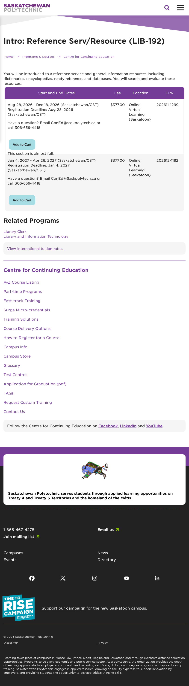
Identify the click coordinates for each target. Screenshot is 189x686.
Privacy (102, 642)
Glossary (11, 365)
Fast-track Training (21, 300)
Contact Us (14, 411)
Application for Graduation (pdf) (34, 383)
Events (9, 559)
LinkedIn (128, 425)
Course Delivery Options (26, 328)
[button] (167, 9)
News (102, 552)
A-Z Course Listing (21, 282)
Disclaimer (10, 642)
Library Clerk (15, 231)
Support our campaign (63, 608)
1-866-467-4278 (18, 529)
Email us (105, 529)
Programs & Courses (38, 56)
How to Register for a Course (31, 337)
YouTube (154, 425)
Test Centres (15, 374)
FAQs (8, 393)
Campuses (13, 552)
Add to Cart (22, 144)
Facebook (108, 425)
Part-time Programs (22, 291)
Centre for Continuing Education (88, 56)
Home (9, 56)
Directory (106, 559)
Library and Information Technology (35, 236)
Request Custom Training (27, 402)
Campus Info (15, 346)
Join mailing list (18, 536)
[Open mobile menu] (180, 8)
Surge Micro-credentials (26, 309)
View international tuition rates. (35, 248)
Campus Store (17, 356)
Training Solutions (20, 319)
